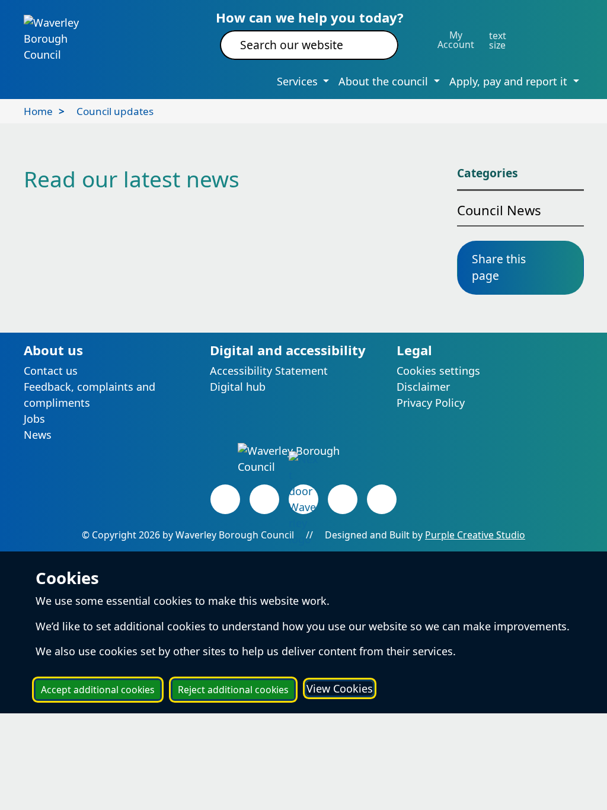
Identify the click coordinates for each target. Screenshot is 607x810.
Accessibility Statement (269, 370)
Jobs (34, 419)
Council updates (115, 111)
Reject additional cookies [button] (233, 689)
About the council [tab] (384, 81)
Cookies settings (438, 370)
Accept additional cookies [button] (98, 689)
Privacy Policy (431, 403)
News (38, 435)
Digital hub (238, 387)
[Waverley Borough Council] (63, 38)
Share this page (499, 267)
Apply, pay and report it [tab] (509, 81)
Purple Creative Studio (475, 534)
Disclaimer (423, 387)
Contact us (51, 370)
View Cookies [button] (339, 688)
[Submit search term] (375, 45)
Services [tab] (299, 81)
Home (38, 111)
